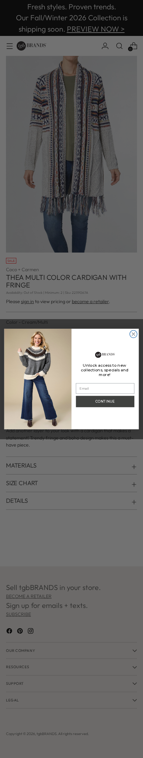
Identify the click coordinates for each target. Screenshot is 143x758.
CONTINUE (105, 402)
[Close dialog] (133, 334)
